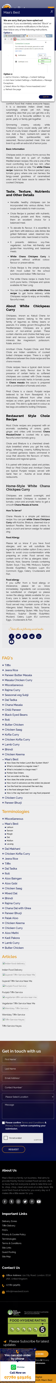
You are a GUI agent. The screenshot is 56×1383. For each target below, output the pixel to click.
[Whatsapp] (17, 1367)
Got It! (46, 97)
